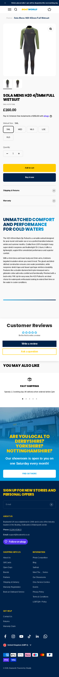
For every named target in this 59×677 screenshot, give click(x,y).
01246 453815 (15, 530)
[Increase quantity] (19, 153)
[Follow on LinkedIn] (37, 636)
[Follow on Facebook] (5, 636)
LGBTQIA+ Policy (40, 602)
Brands (6, 572)
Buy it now (29, 177)
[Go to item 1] (7, 84)
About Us (7, 558)
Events (35, 587)
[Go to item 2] (17, 84)
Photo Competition (40, 558)
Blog (35, 562)
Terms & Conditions (40, 597)
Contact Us (7, 616)
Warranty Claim (9, 626)
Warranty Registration (11, 587)
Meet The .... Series (40, 572)
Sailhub (36, 567)
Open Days (7, 567)
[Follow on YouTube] (21, 636)
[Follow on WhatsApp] (45, 636)
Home (9, 18)
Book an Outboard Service (13, 592)
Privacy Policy (38, 592)
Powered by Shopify (24, 668)
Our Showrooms (39, 577)
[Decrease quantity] (7, 153)
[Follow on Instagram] (13, 636)
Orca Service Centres (41, 582)
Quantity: (6, 147)
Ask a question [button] (29, 351)
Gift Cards (7, 562)
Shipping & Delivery (11, 582)
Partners (6, 577)
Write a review (29, 343)
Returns (6, 621)
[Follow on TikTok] (29, 636)
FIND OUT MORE (29, 474)
